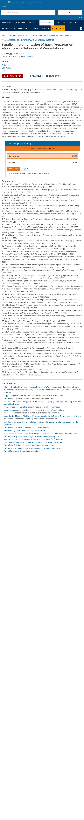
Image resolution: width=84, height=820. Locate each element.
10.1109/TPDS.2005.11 (24, 56)
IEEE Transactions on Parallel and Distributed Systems (40, 35)
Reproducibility (40, 28)
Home (4, 35)
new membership (41, 173)
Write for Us (7, 28)
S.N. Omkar (6, 68)
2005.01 (68, 35)
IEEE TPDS (6, 22)
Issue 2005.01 (46, 22)
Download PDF (14, 76)
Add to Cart (13, 169)
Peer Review (23, 28)
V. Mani (5, 70)
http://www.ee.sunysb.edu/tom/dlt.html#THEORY (25, 369)
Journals (12, 35)
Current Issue (19, 22)
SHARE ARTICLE (34, 76)
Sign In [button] (51, 148)
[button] (80, 17)
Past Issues (33, 22)
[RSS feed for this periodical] (81, 28)
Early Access (60, 22)
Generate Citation (54, 76)
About (71, 22)
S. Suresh (6, 65)
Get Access (58, 28)
